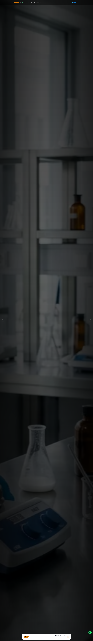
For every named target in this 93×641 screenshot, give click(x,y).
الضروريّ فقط (32, 636)
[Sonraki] (90, 320)
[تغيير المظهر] (25, 2)
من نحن (41, 2)
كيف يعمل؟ (73, 332)
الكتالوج (34, 2)
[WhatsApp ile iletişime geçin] (90, 632)
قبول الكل (26, 636)
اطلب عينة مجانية (83, 332)
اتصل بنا (28, 2)
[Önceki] (3, 320)
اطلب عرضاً (16, 2)
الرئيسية (44, 2)
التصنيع (31, 2)
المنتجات (37, 2)
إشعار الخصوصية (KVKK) (60, 637)
